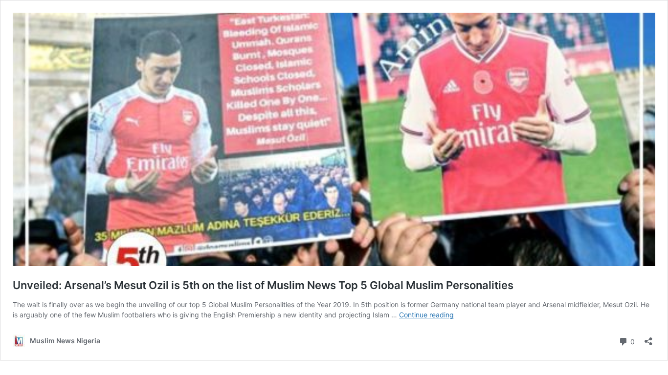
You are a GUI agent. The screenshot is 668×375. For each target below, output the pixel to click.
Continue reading (426, 315)
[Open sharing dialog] (648, 338)
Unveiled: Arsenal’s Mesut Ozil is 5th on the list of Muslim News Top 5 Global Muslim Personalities (263, 285)
